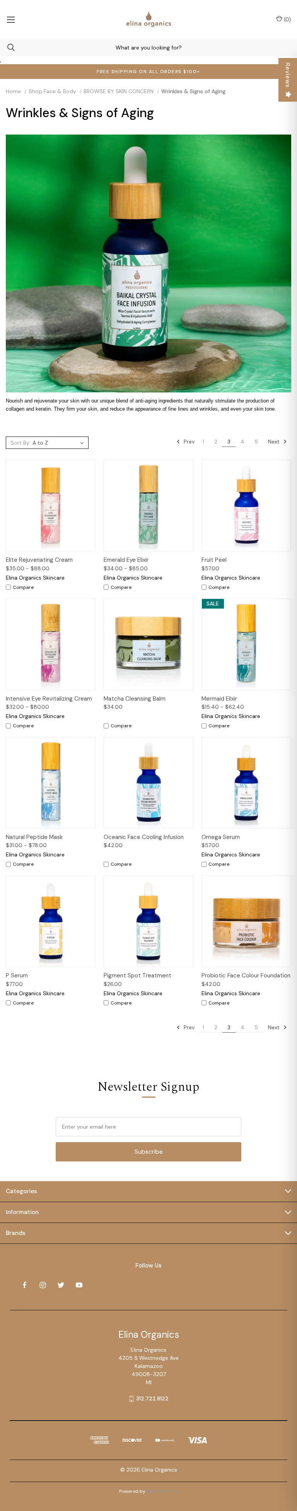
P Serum (17, 975)
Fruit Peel (214, 560)
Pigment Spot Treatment (137, 975)
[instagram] (42, 1285)
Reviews (288, 75)
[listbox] (59, 443)
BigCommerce (162, 1491)
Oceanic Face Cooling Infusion (144, 837)
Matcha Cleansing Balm (135, 699)
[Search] (7, 47)
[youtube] (79, 1285)
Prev (188, 441)
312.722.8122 (152, 1398)
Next (274, 441)
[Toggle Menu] (10, 19)
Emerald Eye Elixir (126, 560)
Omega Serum (220, 837)
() (286, 19)
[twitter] (61, 1285)
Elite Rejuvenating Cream (39, 560)
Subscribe (149, 1152)
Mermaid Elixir (219, 699)
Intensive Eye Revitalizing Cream (49, 699)
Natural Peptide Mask (34, 837)
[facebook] (24, 1285)
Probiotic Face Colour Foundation (245, 975)
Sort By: (20, 442)
